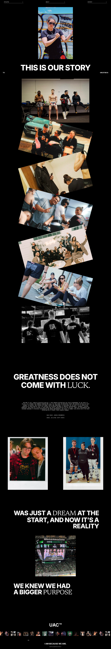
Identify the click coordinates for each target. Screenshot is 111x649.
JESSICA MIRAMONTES (59, 415)
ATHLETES (6, 2)
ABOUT (47, 2)
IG (28, 640)
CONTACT (90, 2)
